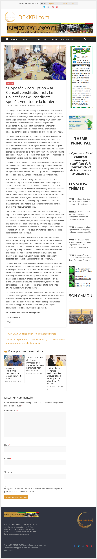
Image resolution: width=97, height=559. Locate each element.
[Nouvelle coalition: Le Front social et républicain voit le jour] (14, 356)
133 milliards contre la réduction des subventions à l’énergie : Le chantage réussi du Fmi (55, 376)
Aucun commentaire (36, 105)
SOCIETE (54, 39)
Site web (8, 472)
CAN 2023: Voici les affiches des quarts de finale (30, 333)
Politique (10, 84)
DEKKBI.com (33, 17)
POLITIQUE (36, 39)
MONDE (14, 39)
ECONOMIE (24, 39)
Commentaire (11, 410)
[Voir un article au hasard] (90, 39)
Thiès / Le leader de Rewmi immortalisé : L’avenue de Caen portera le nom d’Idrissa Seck (35, 364)
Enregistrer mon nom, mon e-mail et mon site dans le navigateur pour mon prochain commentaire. (33, 490)
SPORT (45, 39)
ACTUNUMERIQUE (68, 39)
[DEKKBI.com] (6, 39)
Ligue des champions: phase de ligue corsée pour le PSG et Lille (61, 4)
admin (24, 105)
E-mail (7, 458)
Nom (7, 445)
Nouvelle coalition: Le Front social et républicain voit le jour (13, 373)
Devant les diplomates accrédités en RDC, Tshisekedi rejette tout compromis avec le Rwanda (35, 341)
